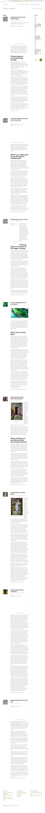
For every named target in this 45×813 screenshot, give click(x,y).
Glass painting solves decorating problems (17, 398)
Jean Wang (19, 777)
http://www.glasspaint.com (23, 209)
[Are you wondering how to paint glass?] (5, 304)
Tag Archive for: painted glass (9, 8)
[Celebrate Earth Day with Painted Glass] (5, 19)
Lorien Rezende (18, 294)
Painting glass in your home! (19, 219)
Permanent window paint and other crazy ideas (19, 119)
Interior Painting (23, 495)
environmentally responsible (17, 48)
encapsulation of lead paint (19, 467)
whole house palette (17, 267)
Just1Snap (17, 692)
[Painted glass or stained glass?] (5, 494)
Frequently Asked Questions (21, 792)
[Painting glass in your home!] (5, 221)
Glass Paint (17, 20)
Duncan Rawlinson (18, 211)
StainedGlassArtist (18, 389)
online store (22, 580)
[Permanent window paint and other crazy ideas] (5, 120)
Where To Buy (19, 796)
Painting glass (26, 322)
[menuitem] (19, 4)
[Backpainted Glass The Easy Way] (5, 702)
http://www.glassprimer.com (20, 108)
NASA (16, 110)
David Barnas (17, 484)
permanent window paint (15, 148)
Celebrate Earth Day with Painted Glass (18, 18)
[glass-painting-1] (5, 399)
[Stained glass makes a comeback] (5, 591)
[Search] (41, 4)
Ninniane (16, 582)
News (20, 20)
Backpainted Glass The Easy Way (19, 701)
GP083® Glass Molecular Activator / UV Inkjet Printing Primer (8, 799)
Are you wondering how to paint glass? (18, 303)
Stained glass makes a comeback (17, 590)
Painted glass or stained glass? (18, 493)
